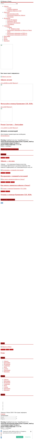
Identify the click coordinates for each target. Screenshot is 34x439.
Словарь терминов (12, 9)
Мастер (15, 83)
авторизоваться (5, 135)
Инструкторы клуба (12, 13)
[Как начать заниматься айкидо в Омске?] (13, 179)
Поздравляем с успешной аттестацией (14, 176)
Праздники (10, 16)
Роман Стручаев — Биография (12, 124)
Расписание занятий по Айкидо (16, 15)
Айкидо (6, 6)
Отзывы (9, 27)
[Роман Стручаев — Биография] (6, 121)
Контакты (6, 40)
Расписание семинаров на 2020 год (17, 33)
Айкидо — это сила (8, 161)
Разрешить (20, 437)
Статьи (9, 7)
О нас (7, 349)
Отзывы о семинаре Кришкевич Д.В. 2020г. (16, 194)
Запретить (28, 437)
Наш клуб (6, 12)
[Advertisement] (17, 221)
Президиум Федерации (13, 22)
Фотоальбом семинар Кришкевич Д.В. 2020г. (17, 104)
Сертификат (10, 24)
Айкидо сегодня (6, 80)
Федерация (7, 18)
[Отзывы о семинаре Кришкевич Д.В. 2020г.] (14, 188)
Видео (6, 39)
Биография (7, 36)
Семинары (7, 25)
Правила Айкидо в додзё (14, 10)
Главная (3, 414)
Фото (5, 37)
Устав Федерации (12, 19)
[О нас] (6, 346)
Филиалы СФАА (12, 21)
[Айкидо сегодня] (6, 76)
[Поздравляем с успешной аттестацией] (12, 170)
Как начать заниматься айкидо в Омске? (15, 185)
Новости (7, 173)
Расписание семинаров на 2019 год (17, 34)
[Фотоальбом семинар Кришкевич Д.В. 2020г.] (17, 100)
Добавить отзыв (15, 28)
